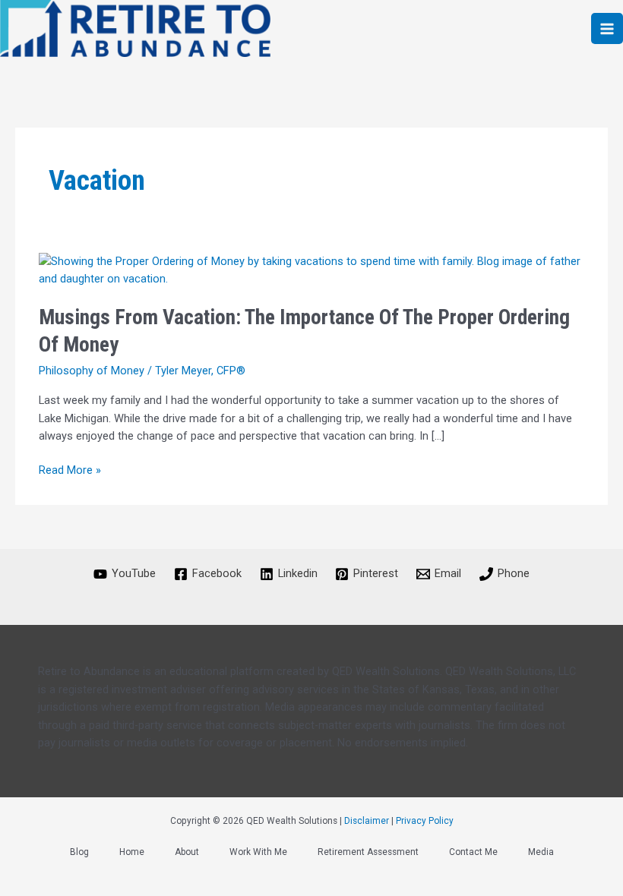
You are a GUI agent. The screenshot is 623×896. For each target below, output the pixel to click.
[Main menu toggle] (607, 29)
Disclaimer (366, 821)
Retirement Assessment (368, 852)
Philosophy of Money (91, 370)
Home (131, 852)
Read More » (70, 469)
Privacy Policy (425, 821)
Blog (79, 852)
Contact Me (473, 852)
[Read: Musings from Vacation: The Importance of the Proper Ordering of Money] (311, 269)
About (187, 852)
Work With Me (258, 852)
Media (541, 852)
